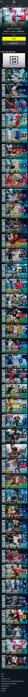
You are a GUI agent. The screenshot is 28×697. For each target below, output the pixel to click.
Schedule (13, 5)
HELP (2, 674)
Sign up (14, 39)
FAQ (2, 676)
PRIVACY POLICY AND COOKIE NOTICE (12, 681)
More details (14, 43)
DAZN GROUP (5, 686)
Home (7, 5)
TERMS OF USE (5, 679)
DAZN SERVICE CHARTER (8, 684)
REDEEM (3, 688)
